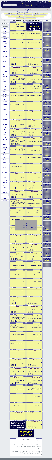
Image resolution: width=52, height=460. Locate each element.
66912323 (12, 329)
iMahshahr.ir (5, 139)
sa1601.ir (34, 311)
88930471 (29, 196)
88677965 (12, 391)
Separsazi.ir (5, 69)
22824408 (12, 240)
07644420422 (29, 330)
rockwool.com (34, 302)
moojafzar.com (17, 382)
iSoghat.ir (4, 41)
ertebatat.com (17, 90)
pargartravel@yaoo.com (18, 117)
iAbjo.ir (5, 127)
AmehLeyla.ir (5, 51)
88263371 (12, 206)
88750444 (29, 250)
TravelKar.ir (5, 200)
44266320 (12, 303)
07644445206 (29, 364)
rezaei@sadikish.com (35, 250)
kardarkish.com (17, 125)
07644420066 (29, 72)
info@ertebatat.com (18, 91)
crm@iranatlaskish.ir (35, 383)
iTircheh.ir (4, 81)
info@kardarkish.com (18, 259)
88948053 (29, 125)
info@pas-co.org (34, 321)
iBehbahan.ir (5, 124)
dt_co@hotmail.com (35, 206)
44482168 (12, 116)
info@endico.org (18, 241)
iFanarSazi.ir (5, 104)
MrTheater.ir (5, 94)
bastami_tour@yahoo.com (19, 330)
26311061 (12, 249)
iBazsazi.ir (4, 169)
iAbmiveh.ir (5, 66)
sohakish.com (34, 125)
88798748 (29, 240)
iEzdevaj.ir (4, 79)
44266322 (12, 302)
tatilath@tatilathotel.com (35, 365)
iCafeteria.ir (5, 190)
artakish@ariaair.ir (18, 179)
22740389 (29, 303)
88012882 (29, 311)
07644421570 (29, 267)
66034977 (29, 82)
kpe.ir (33, 90)
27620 (29, 90)
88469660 (29, 188)
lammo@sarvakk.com (18, 55)
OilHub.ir (5, 58)
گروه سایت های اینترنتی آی (23, 459)
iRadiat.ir (4, 46)
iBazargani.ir (5, 111)
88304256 (12, 135)
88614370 (29, 320)
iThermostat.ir (5, 167)
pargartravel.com (18, 116)
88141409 (12, 134)
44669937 (12, 179)
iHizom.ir (5, 142)
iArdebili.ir (4, 198)
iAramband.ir (5, 192)
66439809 (12, 330)
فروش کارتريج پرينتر (35, 16)
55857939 (12, 267)
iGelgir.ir (5, 53)
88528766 (29, 418)
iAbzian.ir (4, 152)
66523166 (12, 383)
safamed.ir (34, 81)
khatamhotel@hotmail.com (36, 64)
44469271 (29, 206)
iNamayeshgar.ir (4, 43)
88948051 (29, 126)
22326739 (12, 29)
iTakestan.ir (5, 106)
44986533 (29, 135)
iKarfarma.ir (5, 114)
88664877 (12, 55)
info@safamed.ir (34, 82)
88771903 (12, 364)
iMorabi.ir (4, 36)
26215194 (12, 144)
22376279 (12, 63)
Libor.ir (5, 132)
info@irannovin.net (18, 144)
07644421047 (29, 268)
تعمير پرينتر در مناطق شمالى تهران (13, 16)
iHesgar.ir (4, 74)
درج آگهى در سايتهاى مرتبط (44, 13)
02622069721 (13, 320)
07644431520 (29, 63)
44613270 (29, 205)
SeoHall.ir (4, 174)
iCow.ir (5, 89)
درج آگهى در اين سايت (36, 13)
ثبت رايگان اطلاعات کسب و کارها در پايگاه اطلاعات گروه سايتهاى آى (13, 13)
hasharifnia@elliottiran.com (36, 241)
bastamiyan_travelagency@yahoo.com (20, 303)
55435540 (29, 81)
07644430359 (29, 64)
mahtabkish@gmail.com (35, 55)
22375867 (12, 64)
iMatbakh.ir (5, 56)
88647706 (12, 356)
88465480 (29, 187)
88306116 (29, 117)
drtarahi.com (34, 417)
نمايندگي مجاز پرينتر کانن (28, 16)
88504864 (29, 249)
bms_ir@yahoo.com (18, 268)
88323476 (29, 116)
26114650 (29, 91)
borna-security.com (35, 178)
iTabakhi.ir (4, 185)
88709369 (29, 55)
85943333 (29, 373)
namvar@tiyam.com (35, 73)
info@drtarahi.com (35, 418)
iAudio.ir (5, 129)
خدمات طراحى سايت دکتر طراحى (27, 13)
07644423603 (29, 73)
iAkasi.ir (5, 28)
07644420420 (29, 329)
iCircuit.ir (4, 96)
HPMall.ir (4, 137)
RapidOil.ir (4, 61)
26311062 (12, 250)
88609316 (29, 321)
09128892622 (29, 382)
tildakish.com (17, 28)
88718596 (12, 126)
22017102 (12, 373)
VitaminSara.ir (5, 187)
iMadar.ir (4, 31)
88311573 (29, 258)
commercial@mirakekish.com (19, 321)
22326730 (12, 28)
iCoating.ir (4, 162)
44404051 (12, 117)
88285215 (12, 205)
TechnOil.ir (4, 33)
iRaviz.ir (5, 63)
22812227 (12, 241)
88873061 (12, 81)
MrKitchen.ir (5, 119)
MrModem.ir (5, 154)
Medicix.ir (4, 122)
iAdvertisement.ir (4, 71)
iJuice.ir (5, 64)
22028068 (12, 72)
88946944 (29, 197)
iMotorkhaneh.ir (4, 172)
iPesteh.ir (4, 99)
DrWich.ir (4, 116)
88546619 (12, 196)
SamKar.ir (4, 134)
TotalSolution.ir (4, 76)
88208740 (12, 152)
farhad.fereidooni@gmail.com (36, 303)
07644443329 (13, 312)
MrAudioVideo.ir (4, 164)
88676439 (12, 82)
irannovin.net (17, 143)
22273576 (29, 417)
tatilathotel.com (34, 364)
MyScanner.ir (5, 101)
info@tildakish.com (18, 29)
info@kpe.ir (34, 91)
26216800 (12, 143)
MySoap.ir (4, 48)
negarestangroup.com (35, 329)
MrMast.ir (4, 91)
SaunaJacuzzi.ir (5, 180)
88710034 (12, 125)
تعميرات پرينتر (41, 16)
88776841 (29, 391)
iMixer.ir (5, 157)
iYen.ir (5, 179)
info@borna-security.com (35, 179)
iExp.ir (5, 177)
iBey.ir (5, 149)
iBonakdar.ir (5, 121)
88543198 (12, 197)
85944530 (29, 374)
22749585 (29, 302)
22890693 (29, 178)
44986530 (29, 134)
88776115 (12, 365)
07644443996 (29, 365)
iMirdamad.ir (5, 182)
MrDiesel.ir (4, 109)
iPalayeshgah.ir (4, 144)
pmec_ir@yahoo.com (18, 206)
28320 (29, 383)
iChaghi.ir (4, 159)
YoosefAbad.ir (5, 38)
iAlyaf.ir (5, 84)
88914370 (12, 90)
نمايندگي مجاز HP (21, 16)
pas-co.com (34, 320)
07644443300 (13, 311)
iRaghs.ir (5, 86)
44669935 (12, 178)
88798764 (29, 241)
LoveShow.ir (5, 147)
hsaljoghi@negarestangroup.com (36, 330)
